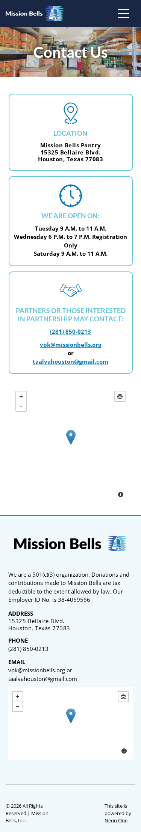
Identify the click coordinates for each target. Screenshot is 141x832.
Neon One (116, 820)
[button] (123, 13)
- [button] (21, 406)
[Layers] (120, 396)
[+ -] (70, 445)
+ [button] (21, 396)
